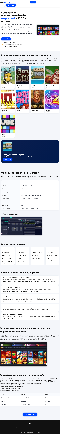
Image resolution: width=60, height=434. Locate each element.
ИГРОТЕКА (33, 2)
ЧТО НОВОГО (56, 2)
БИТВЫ (17, 2)
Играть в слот (8, 159)
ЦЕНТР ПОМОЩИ (25, 2)
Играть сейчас (6, 38)
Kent (5, 2)
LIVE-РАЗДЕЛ (40, 2)
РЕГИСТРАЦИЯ (11, 5)
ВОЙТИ (2, 5)
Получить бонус (30, 414)
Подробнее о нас (17, 38)
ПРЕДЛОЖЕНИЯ (48, 2)
